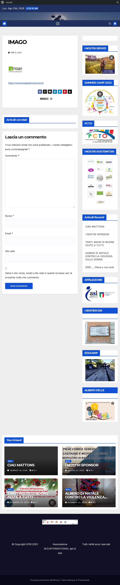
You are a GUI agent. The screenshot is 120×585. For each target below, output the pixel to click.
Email (9, 233)
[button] (110, 23)
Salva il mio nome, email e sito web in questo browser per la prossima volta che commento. (38, 275)
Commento (12, 155)
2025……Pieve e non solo (99, 267)
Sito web (10, 251)
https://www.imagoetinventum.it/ (26, 83)
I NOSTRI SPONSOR (97, 234)
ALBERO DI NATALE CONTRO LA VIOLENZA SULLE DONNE (99, 256)
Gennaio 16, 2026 (19, 470)
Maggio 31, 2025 (76, 470)
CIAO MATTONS (94, 226)
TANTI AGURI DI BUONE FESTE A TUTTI (27, 495)
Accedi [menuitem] (9, 2)
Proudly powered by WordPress (45, 580)
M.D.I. (10, 461)
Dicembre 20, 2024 (19, 502)
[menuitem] (2, 2)
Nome (9, 215)
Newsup (71, 580)
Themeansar (83, 580)
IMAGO (44, 98)
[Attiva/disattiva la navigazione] (57, 23)
